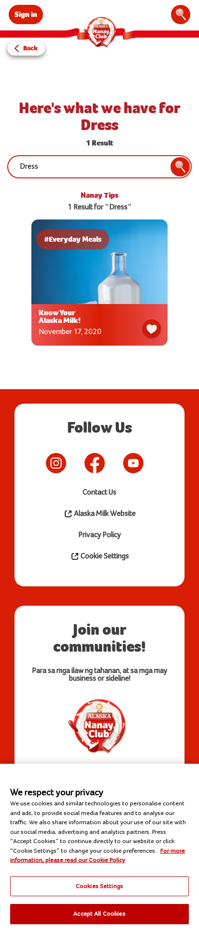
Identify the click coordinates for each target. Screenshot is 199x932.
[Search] (180, 14)
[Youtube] (133, 463)
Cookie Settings (104, 556)
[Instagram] (56, 463)
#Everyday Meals (72, 239)
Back (30, 48)
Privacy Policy (99, 535)
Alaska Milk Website (104, 514)
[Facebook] (94, 463)
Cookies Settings (99, 886)
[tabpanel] (99, 284)
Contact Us (99, 492)
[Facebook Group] (157, 463)
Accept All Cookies (99, 913)
